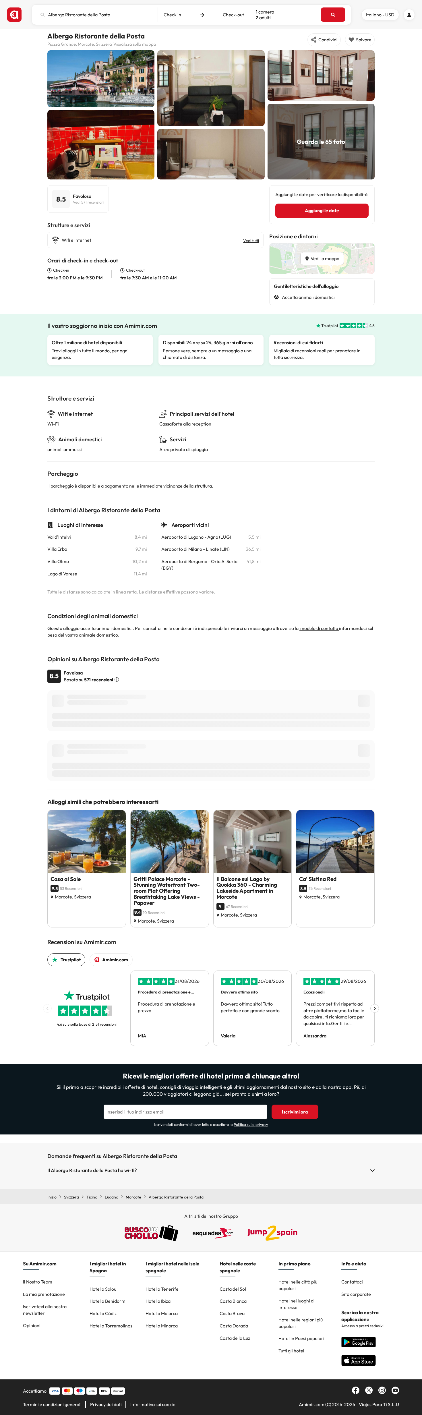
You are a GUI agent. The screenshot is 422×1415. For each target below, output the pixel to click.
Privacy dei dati (106, 1404)
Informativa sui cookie (152, 1404)
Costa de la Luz (235, 1338)
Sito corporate (356, 1294)
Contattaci (352, 1282)
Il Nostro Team (37, 1282)
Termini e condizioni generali (52, 1404)
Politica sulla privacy (251, 1124)
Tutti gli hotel (291, 1351)
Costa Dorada (234, 1326)
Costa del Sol (233, 1289)
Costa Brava (232, 1313)
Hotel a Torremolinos (111, 1326)
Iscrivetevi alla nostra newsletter (45, 1310)
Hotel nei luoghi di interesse (296, 1304)
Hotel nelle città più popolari (297, 1285)
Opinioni (31, 1325)
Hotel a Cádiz (103, 1313)
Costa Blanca (233, 1301)
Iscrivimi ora (295, 1112)
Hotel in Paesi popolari (301, 1338)
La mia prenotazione (44, 1294)
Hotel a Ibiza (158, 1301)
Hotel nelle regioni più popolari (300, 1323)
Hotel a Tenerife (162, 1289)
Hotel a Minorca (162, 1326)
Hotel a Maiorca (162, 1313)
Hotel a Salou (103, 1289)
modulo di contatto (319, 628)
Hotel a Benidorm (107, 1301)
